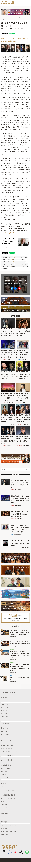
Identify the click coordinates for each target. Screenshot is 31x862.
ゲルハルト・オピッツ (18, 259)
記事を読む (4, 698)
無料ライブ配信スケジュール (9, 748)
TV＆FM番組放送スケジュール (10, 755)
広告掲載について (6, 801)
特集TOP (4, 731)
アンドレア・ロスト (8, 257)
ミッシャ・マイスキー (21, 264)
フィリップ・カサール (19, 261)
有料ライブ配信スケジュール (9, 752)
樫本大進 (5, 268)
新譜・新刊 (5, 717)
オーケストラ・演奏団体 (8, 790)
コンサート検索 (6, 740)
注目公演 (21, 28)
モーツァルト (6, 266)
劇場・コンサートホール (8, 787)
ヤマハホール (5, 734)
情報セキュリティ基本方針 (9, 831)
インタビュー (5, 713)
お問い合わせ (5, 834)
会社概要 (4, 822)
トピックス (5, 707)
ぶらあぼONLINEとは (8, 795)
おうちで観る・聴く (7, 745)
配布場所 (4, 771)
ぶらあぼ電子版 (6, 768)
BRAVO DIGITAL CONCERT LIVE (11, 817)
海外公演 (4, 720)
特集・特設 (4, 728)
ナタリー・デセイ (7, 261)
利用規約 (4, 805)
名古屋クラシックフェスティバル (20, 266)
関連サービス (5, 813)
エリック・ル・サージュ (21, 257)
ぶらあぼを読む (6, 765)
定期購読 (4, 775)
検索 (27, 469)
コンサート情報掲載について (9, 798)
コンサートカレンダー (8, 692)
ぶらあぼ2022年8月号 (8, 264)
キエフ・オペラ (6, 259)
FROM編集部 (5, 723)
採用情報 (4, 828)
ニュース (4, 701)
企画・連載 (5, 704)
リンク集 (4, 784)
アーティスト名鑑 (6, 760)
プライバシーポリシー (8, 808)
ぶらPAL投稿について (7, 778)
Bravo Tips (14, 28)
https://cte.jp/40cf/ (7, 233)
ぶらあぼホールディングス (9, 825)
